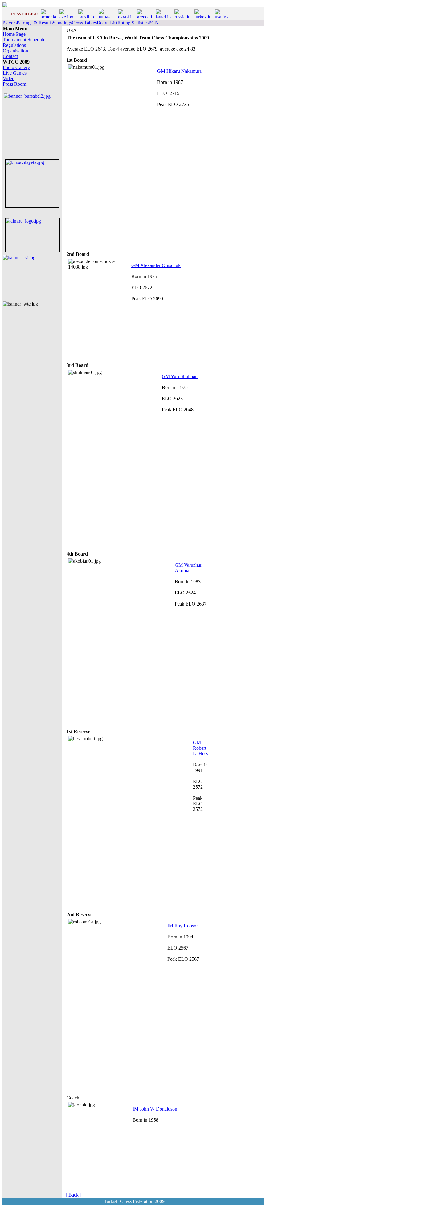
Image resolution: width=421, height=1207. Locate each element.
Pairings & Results (35, 22)
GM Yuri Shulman (180, 376)
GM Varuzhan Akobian (188, 567)
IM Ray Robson (183, 925)
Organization (15, 50)
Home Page (14, 34)
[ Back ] (73, 1194)
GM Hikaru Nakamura (179, 71)
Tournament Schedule (24, 39)
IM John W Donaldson (155, 1108)
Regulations (14, 45)
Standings (62, 22)
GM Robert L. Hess (200, 748)
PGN (154, 22)
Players (9, 22)
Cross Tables (84, 22)
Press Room (14, 84)
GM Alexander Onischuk (156, 265)
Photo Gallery (16, 67)
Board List (107, 22)
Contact (10, 56)
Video (8, 78)
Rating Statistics (133, 22)
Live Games (15, 73)
